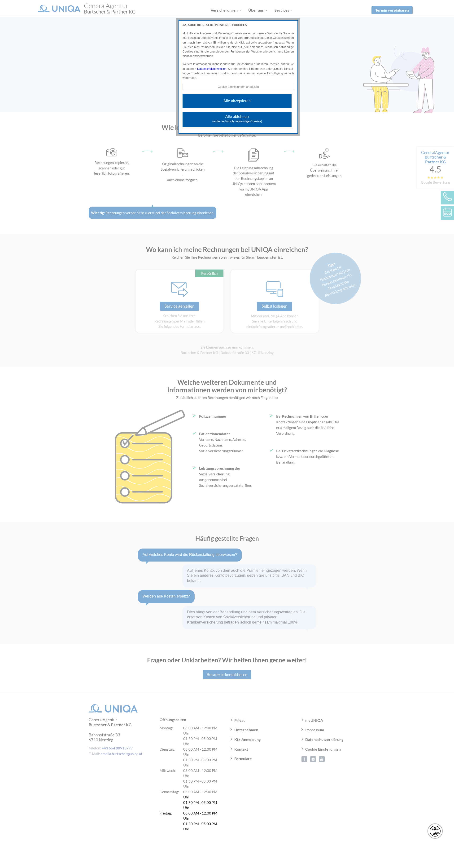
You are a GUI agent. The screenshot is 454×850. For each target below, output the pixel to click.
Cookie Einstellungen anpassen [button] (238, 87)
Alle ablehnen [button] (237, 119)
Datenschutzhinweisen (212, 69)
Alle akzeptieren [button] (237, 101)
